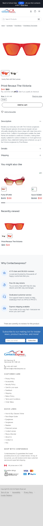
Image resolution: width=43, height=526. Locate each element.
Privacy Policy (28, 492)
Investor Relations (6, 495)
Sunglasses (10, 25)
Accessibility (16, 492)
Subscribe (32, 340)
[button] (21, 121)
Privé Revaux (18, 25)
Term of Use (5, 492)
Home (3, 25)
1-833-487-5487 (11, 366)
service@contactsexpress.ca (15, 368)
